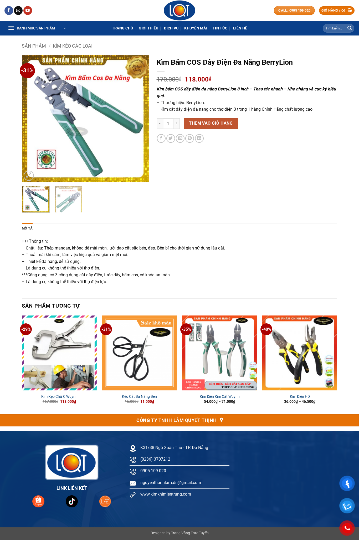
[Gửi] (349, 28)
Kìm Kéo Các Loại (73, 46)
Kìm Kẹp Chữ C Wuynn (59, 396)
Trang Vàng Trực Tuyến (190, 533)
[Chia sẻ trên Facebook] (161, 138)
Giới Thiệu (148, 28)
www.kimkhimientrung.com (165, 494)
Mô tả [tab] (27, 228)
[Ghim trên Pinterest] (189, 138)
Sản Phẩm (34, 46)
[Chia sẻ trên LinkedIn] (199, 138)
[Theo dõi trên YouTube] (27, 10)
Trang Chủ (122, 28)
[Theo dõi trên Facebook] (8, 10)
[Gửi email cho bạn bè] (180, 138)
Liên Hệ (240, 28)
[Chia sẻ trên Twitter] (170, 138)
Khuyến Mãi (195, 28)
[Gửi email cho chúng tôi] (18, 10)
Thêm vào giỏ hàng (211, 123)
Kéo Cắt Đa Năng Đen (139, 396)
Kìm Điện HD (300, 396)
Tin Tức (220, 28)
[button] (337, 10)
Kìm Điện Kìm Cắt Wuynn (220, 396)
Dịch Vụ (171, 28)
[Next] (139, 118)
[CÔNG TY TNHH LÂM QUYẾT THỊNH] (179, 10)
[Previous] (31, 118)
